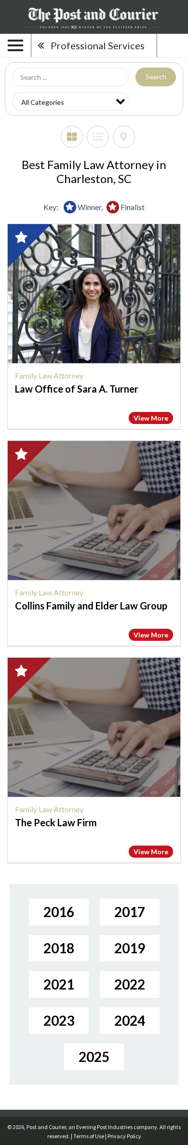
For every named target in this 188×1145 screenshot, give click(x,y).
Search (156, 76)
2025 (94, 1056)
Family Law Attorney (49, 375)
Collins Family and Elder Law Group (91, 605)
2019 (129, 948)
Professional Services (98, 45)
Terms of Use (88, 1136)
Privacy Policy (124, 1136)
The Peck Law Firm (56, 822)
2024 (129, 1020)
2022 (129, 984)
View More (151, 418)
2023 (58, 1020)
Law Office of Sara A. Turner (76, 389)
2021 (58, 984)
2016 (58, 912)
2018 (58, 948)
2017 (129, 912)
